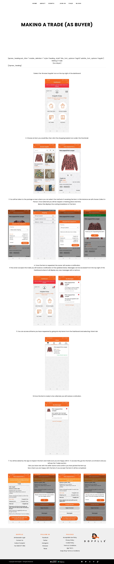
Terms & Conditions (70, 545)
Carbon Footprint (19, 543)
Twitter (45, 540)
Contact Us (19, 540)
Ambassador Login (19, 537)
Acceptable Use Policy (70, 537)
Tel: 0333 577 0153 (19, 546)
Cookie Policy (70, 543)
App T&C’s (70, 548)
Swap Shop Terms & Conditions (70, 551)
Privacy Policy (70, 540)
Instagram (45, 543)
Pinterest (45, 546)
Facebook (45, 537)
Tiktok (45, 548)
